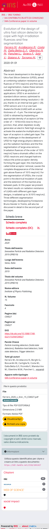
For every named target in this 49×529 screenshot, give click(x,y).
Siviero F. (28, 53)
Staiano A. (14, 57)
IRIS (3, 14)
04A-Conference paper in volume (20, 21)
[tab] (38, 228)
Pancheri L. (14, 53)
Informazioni (12, 451)
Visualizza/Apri (14, 419)
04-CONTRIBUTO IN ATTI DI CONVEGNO (24, 17)
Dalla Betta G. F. (17, 50)
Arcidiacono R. (27, 47)
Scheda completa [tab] (16, 222)
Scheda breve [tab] (14, 216)
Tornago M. (28, 57)
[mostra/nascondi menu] (3, 9)
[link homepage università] (32, 5)
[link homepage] (10, 5)
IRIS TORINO (14, 14)
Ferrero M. (10, 47)
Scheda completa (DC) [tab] (19, 227)
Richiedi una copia (15, 424)
